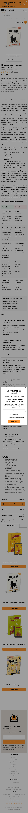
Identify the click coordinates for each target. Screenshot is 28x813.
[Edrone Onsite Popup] (14, 406)
